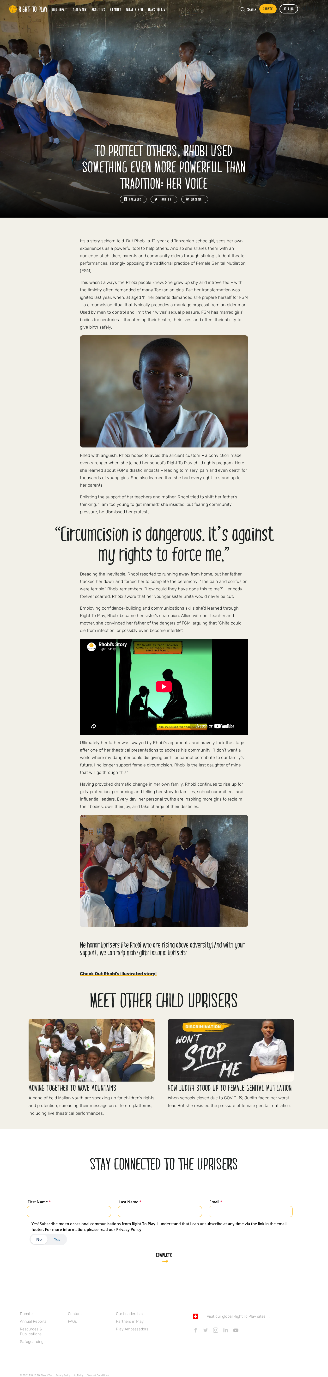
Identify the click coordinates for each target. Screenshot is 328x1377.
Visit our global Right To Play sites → (238, 1316)
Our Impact (60, 9)
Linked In (225, 1330)
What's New (134, 9)
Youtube (235, 1330)
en (317, 8)
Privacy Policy (63, 1375)
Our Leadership (129, 1313)
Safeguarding (31, 1341)
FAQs (72, 1321)
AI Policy (78, 1375)
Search (251, 9)
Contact (75, 1313)
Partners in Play (130, 1321)
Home (28, 9)
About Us (98, 9)
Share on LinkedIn (194, 199)
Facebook (195, 1330)
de (310, 8)
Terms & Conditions (98, 1375)
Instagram (215, 1330)
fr (303, 8)
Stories (115, 9)
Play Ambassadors (132, 1329)
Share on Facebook (133, 199)
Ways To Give (157, 9)
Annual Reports (33, 1321)
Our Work (80, 9)
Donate (26, 1313)
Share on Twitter (164, 199)
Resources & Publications (31, 1331)
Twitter (205, 1330)
